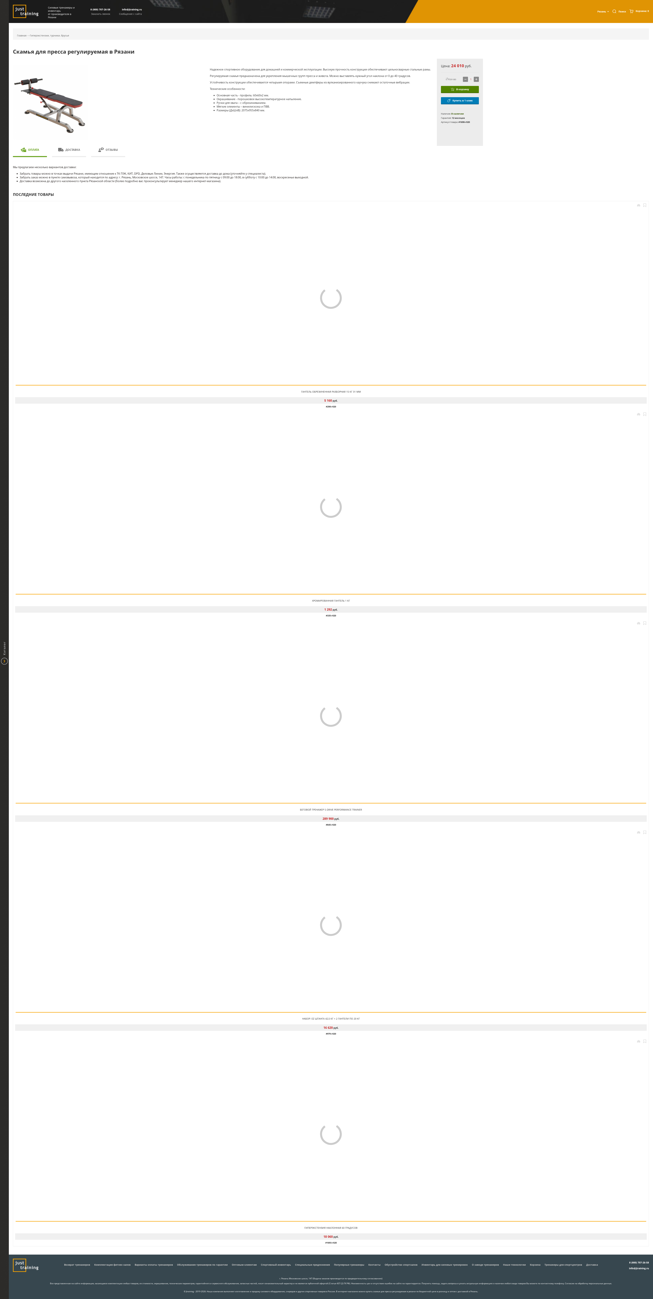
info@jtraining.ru (132, 9)
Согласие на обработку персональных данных (588, 1283)
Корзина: (642, 11)
